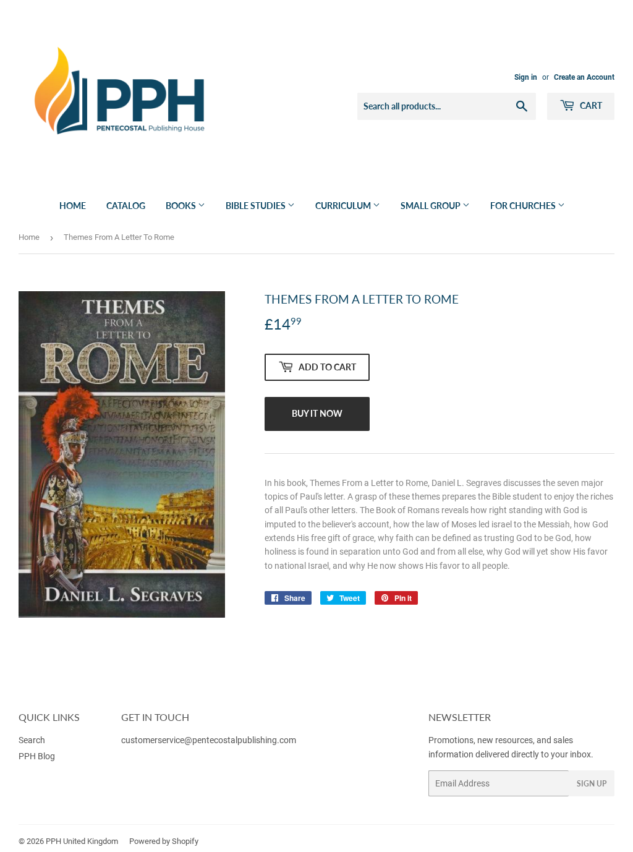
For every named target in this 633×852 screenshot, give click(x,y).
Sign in (525, 77)
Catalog (125, 205)
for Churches (524, 205)
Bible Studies (256, 205)
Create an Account (584, 77)
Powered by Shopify (163, 841)
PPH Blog (37, 756)
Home (72, 205)
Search (32, 740)
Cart (590, 105)
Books (182, 205)
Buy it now (317, 413)
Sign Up (591, 783)
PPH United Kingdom (82, 841)
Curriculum (344, 205)
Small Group (431, 205)
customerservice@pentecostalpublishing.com (209, 740)
